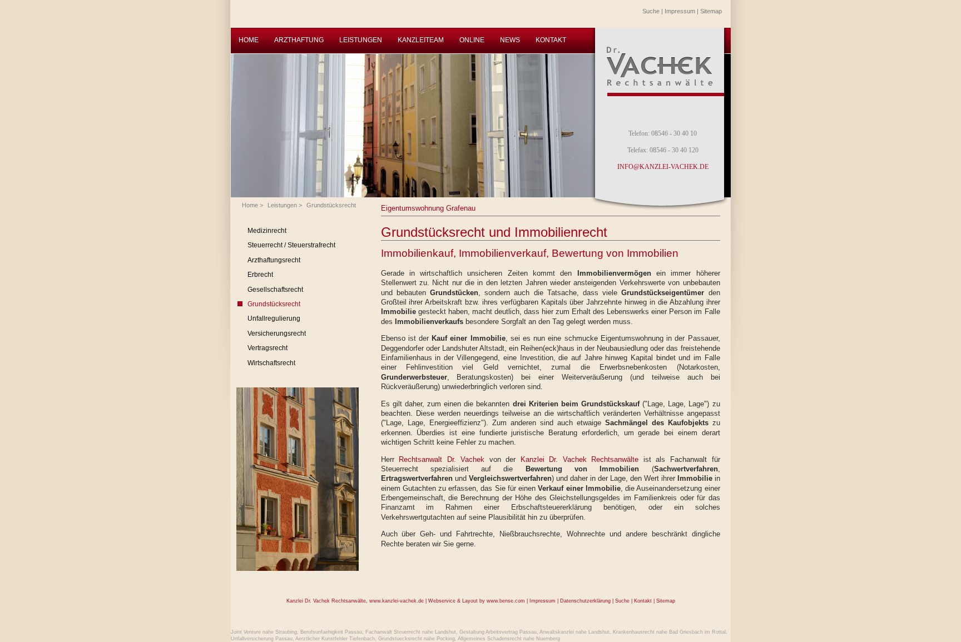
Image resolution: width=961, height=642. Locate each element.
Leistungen (282, 205)
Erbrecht (260, 274)
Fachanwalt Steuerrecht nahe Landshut (410, 632)
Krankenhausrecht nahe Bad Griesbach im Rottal (669, 632)
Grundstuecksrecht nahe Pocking (416, 638)
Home (250, 205)
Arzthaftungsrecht (273, 260)
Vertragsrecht (267, 348)
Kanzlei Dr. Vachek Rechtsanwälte (580, 459)
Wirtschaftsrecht (271, 363)
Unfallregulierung (273, 318)
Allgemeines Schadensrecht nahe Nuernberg (509, 638)
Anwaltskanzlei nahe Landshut (574, 632)
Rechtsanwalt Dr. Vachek (441, 459)
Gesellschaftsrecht (275, 289)
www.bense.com (506, 601)
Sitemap (711, 11)
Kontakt (643, 601)
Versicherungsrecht (276, 333)
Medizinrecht (266, 231)
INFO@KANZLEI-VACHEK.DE (663, 167)
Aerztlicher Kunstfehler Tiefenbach (335, 638)
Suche (651, 11)
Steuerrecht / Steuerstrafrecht (291, 245)
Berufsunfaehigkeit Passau (331, 632)
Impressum (680, 11)
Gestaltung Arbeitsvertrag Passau (498, 632)
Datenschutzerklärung (585, 601)
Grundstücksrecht (331, 205)
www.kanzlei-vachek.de (396, 601)
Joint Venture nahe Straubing (264, 632)
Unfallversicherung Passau (262, 638)
